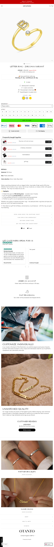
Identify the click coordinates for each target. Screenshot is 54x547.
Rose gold (30, 98)
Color (27, 95)
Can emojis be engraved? (27, 217)
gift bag (26, 161)
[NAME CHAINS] (27, 492)
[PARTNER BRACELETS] (27, 455)
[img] (28, 242)
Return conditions (27, 220)
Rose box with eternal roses (26, 141)
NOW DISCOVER (27, 474)
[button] (26, 267)
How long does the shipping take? (27, 214)
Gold (23, 98)
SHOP (26, 516)
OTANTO (26, 525)
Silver (27, 98)
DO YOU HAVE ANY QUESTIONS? (27, 223)
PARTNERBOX (26, 154)
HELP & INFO (26, 521)
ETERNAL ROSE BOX (26, 148)
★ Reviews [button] (1, 542)
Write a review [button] (27, 430)
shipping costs (31, 72)
